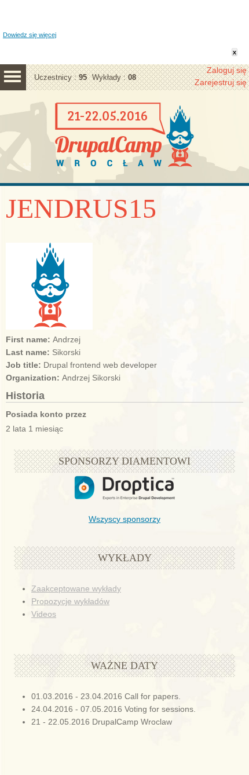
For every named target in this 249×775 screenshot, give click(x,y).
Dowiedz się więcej (29, 34)
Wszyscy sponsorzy (124, 519)
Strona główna (124, 148)
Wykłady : (114, 77)
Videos (43, 614)
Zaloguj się (227, 70)
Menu (13, 77)
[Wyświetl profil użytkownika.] (49, 326)
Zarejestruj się (221, 82)
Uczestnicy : (60, 77)
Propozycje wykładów (70, 601)
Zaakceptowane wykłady (76, 588)
